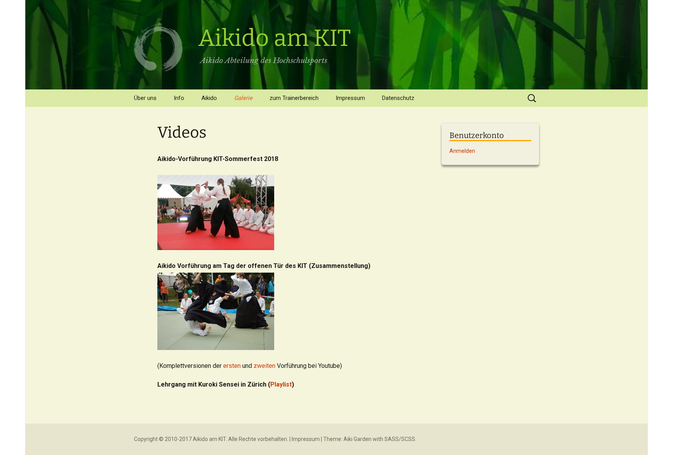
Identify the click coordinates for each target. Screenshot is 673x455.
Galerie (243, 98)
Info (179, 98)
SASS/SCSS (399, 439)
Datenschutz (398, 98)
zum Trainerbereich (294, 98)
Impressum (350, 98)
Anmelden (462, 151)
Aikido (209, 98)
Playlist (281, 384)
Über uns (145, 98)
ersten (232, 365)
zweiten (264, 365)
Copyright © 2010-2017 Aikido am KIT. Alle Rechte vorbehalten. (211, 439)
